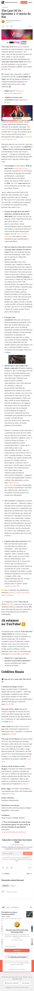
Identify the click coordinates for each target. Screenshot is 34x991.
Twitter (9, 93)
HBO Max (7, 69)
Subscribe (24, 2)
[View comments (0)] (7, 26)
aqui (8, 102)
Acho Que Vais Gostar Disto (13, 20)
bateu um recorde (21, 168)
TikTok (19, 93)
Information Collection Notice (18, 859)
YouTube (9, 704)
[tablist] (8, 885)
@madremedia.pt (19, 832)
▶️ (23, 624)
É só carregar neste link (19, 654)
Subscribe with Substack (18, 957)
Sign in (30, 2)
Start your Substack (12, 983)
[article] (17, 917)
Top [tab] (3, 907)
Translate (5, 7)
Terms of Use (25, 857)
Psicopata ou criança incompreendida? (9, 913)
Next (28, 873)
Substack (8, 987)
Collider (24, 784)
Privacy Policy (19, 964)
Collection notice (17, 979)
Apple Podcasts (7, 595)
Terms (30, 977)
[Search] (31, 907)
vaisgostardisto (7, 832)
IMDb (15, 183)
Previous (6, 873)
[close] (29, 922)
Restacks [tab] (12, 886)
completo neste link (12, 586)
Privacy (25, 977)
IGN (11, 721)
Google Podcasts (21, 593)
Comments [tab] (5, 886)
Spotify (12, 593)
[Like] (3, 26)
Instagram (19, 91)
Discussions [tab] (15, 907)
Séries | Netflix (5, 916)
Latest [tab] (8, 907)
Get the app (25, 983)
